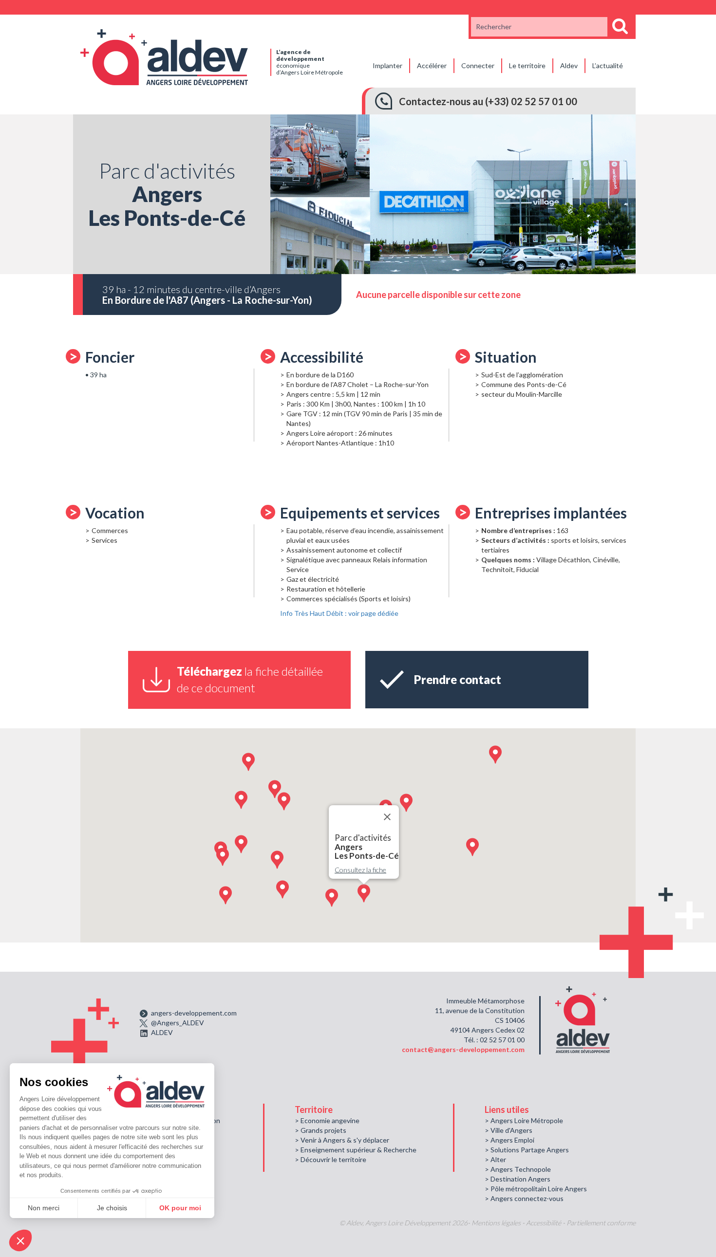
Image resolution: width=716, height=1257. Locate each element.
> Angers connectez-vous (524, 1198)
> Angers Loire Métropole (524, 1120)
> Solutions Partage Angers (527, 1150)
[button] (241, 800)
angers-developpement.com (194, 1013)
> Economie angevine (327, 1120)
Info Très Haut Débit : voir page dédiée (339, 613)
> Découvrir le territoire (330, 1159)
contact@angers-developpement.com (463, 1049)
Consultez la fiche (360, 870)
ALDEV (162, 1032)
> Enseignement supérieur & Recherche (355, 1150)
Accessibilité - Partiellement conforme (581, 1223)
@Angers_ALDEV (177, 1022)
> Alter (495, 1159)
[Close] (387, 817)
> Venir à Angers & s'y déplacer (342, 1140)
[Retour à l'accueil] (164, 56)
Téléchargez (250, 679)
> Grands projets (320, 1130)
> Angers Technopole (518, 1169)
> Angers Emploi (509, 1140)
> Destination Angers (517, 1179)
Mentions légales (496, 1223)
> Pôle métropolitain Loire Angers (536, 1188)
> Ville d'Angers (508, 1130)
